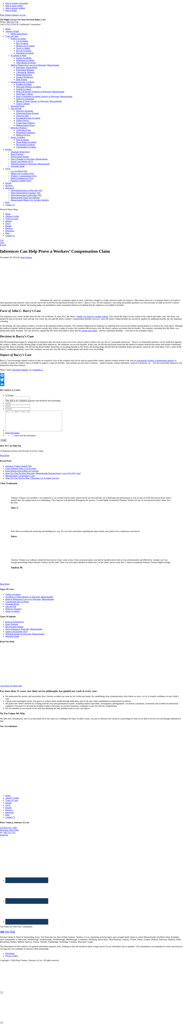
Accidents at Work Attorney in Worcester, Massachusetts (29, 597)
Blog (7, 233)
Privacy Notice (11, 956)
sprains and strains (89, 331)
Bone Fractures (11, 624)
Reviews (9, 228)
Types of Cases (11, 219)
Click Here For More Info (11, 686)
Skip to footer (11, 10)
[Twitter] (91, 380)
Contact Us (10, 235)
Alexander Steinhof (20, 370)
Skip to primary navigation (16, 3)
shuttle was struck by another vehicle (92, 316)
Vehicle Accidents (12, 594)
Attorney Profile (12, 216)
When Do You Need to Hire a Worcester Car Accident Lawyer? (32, 478)
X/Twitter (9, 395)
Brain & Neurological (14, 622)
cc (42, 370)
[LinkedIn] (91, 384)
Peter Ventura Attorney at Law (13, 15)
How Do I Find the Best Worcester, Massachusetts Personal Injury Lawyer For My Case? (43, 473)
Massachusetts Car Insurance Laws (20, 476)
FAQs (7, 223)
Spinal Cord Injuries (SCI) (16, 631)
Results (8, 226)
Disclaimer (9, 953)
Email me (4, 835)
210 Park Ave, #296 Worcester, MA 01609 (9, 829)
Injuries (8, 221)
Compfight (36, 370)
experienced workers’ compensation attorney (155, 360)
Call (1, 240)
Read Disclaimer (12, 433)
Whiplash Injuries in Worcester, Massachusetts (24, 634)
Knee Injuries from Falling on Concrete (22, 471)
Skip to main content (14, 6)
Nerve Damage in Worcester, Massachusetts (23, 629)
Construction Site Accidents (17, 602)
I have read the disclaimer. (25, 435)
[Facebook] (91, 375)
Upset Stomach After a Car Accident (20, 468)
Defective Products (13, 609)
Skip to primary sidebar (15, 8)
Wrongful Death (12, 604)
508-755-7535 (12, 22)
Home (8, 214)
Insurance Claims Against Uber (18, 466)
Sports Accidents (12, 611)
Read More (5, 455)
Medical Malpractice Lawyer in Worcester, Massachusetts (29, 599)
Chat (2, 242)
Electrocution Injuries (14, 627)
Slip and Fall (10, 606)
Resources (9, 231)
